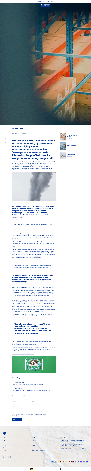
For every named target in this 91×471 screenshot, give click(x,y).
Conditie (5, 443)
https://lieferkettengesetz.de (26, 333)
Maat (33, 443)
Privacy (4, 450)
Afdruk (4, 447)
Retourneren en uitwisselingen (39, 450)
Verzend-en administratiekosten (39, 447)
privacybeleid (31, 414)
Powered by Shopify (21, 461)
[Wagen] (87, 5)
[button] (30, 9)
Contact (34, 440)
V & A (33, 445)
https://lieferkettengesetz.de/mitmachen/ (23, 354)
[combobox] (37, 469)
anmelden (84, 448)
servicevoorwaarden (39, 414)
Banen (4, 445)
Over (4, 440)
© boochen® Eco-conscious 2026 (9, 461)
